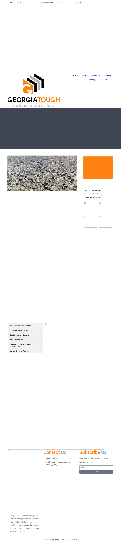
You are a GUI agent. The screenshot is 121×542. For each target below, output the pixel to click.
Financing (91, 15)
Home (75, 11)
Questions (108, 11)
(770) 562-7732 (105, 15)
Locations (96, 11)
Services (85, 11)
